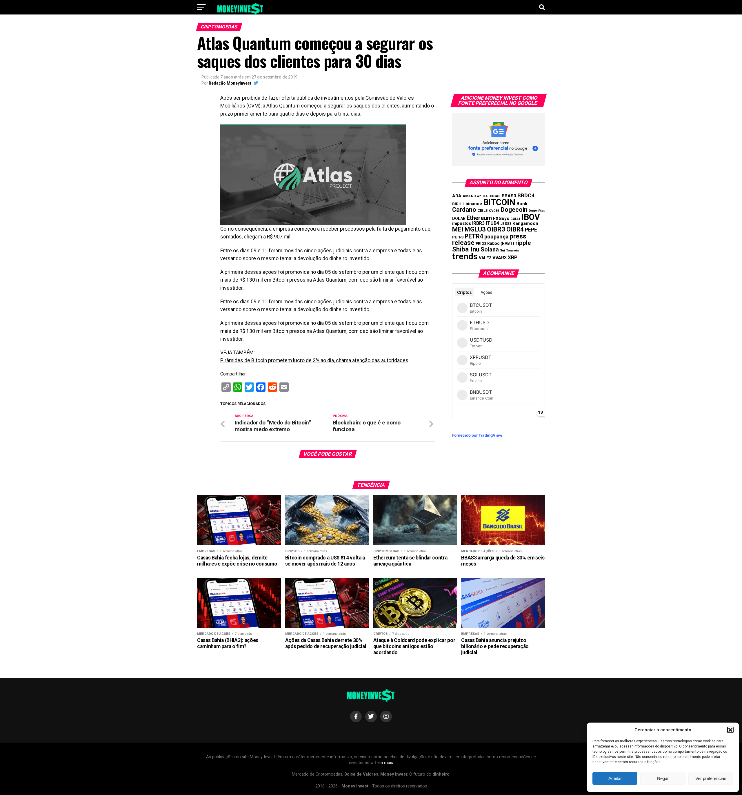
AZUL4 (482, 196)
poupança (496, 237)
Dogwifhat (537, 211)
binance (473, 203)
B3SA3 (494, 196)
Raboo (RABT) (500, 243)
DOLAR (458, 218)
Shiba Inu (465, 249)
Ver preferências (710, 778)
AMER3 (469, 196)
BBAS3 (509, 195)
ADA (456, 195)
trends (465, 256)
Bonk (522, 203)
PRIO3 (481, 243)
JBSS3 (505, 224)
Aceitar (615, 778)
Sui (502, 250)
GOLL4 (515, 219)
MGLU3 (475, 229)
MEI (457, 229)
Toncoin (512, 250)
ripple (523, 242)
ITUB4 (492, 223)
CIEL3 (482, 210)
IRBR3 (478, 223)
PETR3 (457, 237)
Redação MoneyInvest (230, 83)
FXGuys (501, 218)
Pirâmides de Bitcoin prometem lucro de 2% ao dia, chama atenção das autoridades (314, 360)
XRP (512, 257)
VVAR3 (499, 257)
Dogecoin (514, 209)
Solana (490, 249)
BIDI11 (458, 204)
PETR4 (474, 236)
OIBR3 (496, 229)
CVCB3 (494, 211)
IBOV (530, 217)
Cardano (464, 209)
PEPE (531, 230)
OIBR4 (515, 229)
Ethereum (479, 217)
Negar (663, 778)
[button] (730, 730)
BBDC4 (526, 195)
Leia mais (384, 762)
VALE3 (485, 257)
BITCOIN (499, 202)
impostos (461, 223)
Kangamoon (525, 223)
